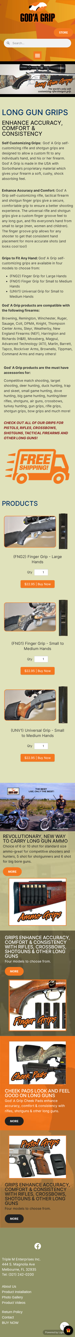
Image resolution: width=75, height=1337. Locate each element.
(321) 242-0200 (21, 1274)
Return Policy (12, 1312)
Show (68, 1330)
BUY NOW (10, 1323)
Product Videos (13, 1303)
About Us (9, 1286)
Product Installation (16, 1292)
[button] (37, 55)
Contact (8, 1317)
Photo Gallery (12, 1297)
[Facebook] (37, 1246)
